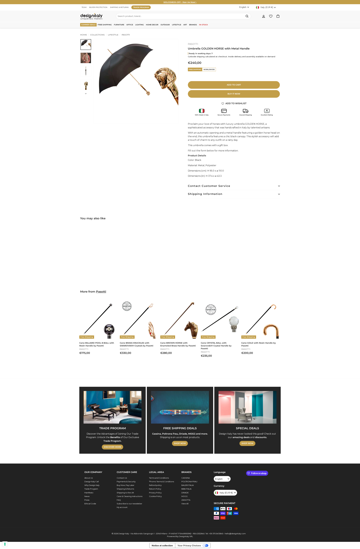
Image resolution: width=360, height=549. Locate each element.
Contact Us (122, 478)
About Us (88, 478)
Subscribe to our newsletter (129, 503)
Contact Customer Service (209, 186)
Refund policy (155, 485)
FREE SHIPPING (105, 25)
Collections (97, 35)
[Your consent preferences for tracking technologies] (5, 544)
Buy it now (234, 94)
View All (184, 503)
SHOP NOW (180, 443)
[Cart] (278, 16)
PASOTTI (125, 35)
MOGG (184, 496)
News (86, 496)
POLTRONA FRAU (189, 481)
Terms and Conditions (159, 478)
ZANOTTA (185, 500)
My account (122, 507)
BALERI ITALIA (187, 485)
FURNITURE (119, 25)
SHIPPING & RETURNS (119, 7)
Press (86, 500)
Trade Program (91, 489)
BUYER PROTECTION (98, 7)
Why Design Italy (91, 485)
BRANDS (193, 25)
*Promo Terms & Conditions (161, 481)
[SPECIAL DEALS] (247, 407)
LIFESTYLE (176, 25)
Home (83, 35)
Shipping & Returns (125, 489)
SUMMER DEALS (88, 25)
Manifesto (88, 492)
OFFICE (129, 25)
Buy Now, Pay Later (125, 485)
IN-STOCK (203, 25)
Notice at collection (162, 545)
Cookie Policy (155, 496)
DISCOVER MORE (112, 447)
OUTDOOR (165, 25)
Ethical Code (90, 503)
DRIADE (185, 492)
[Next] (85, 93)
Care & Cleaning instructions (129, 496)
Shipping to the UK (125, 492)
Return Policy (155, 489)
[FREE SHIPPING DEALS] (180, 407)
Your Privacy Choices (189, 545)
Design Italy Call (91, 481)
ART (185, 25)
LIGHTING (139, 25)
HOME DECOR (152, 25)
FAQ (119, 500)
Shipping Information (205, 194)
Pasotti (101, 291)
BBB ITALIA (186, 489)
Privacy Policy (155, 492)
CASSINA (185, 478)
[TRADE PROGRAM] (112, 407)
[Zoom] (136, 81)
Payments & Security (126, 481)
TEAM (84, 7)
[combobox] (183, 16)
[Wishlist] (270, 16)
